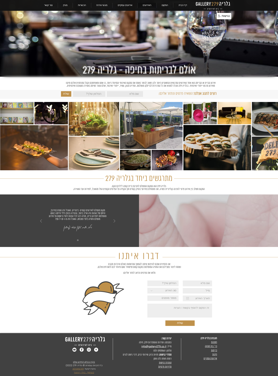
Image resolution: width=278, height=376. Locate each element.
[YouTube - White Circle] (74, 350)
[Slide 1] (78, 240)
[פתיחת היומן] (187, 298)
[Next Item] (268, 136)
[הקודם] (41, 221)
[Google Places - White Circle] (96, 350)
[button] (164, 5)
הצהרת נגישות (165, 362)
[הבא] (114, 221)
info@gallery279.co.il (153, 346)
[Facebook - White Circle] (82, 350)
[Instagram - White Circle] (89, 350)
